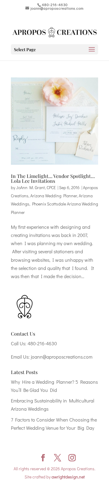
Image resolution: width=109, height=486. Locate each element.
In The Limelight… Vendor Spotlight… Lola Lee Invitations (53, 178)
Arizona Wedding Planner (53, 196)
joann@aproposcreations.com (61, 356)
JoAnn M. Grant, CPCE (36, 187)
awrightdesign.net (68, 477)
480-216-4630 (42, 343)
